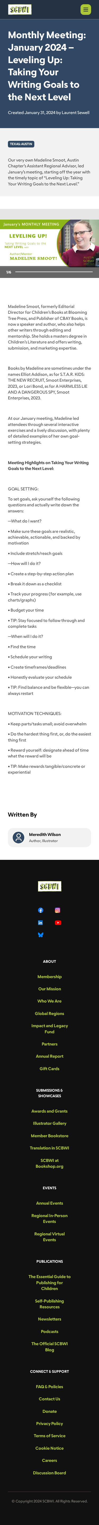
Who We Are (49, 1001)
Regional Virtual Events (49, 1236)
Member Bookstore (49, 1135)
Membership (49, 976)
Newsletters (49, 1319)
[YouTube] (58, 923)
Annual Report (49, 1056)
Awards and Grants (49, 1111)
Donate (50, 1411)
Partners (50, 1044)
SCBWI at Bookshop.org (49, 1163)
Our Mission (49, 988)
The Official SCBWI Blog (49, 1346)
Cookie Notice (49, 1448)
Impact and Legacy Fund (49, 1028)
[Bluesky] (41, 935)
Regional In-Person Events (49, 1218)
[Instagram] (58, 910)
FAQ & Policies (49, 1386)
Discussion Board (49, 1472)
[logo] (20, 9)
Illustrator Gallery (49, 1123)
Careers (49, 1460)
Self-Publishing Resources (49, 1303)
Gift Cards (49, 1068)
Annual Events (49, 1203)
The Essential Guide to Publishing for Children (50, 1282)
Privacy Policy (49, 1423)
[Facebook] (41, 910)
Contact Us (49, 1398)
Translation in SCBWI (49, 1148)
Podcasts (49, 1331)
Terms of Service (49, 1435)
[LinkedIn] (41, 922)
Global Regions (49, 1013)
